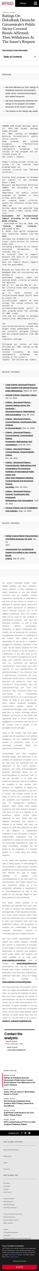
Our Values (6, 1183)
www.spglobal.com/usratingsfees (16, 982)
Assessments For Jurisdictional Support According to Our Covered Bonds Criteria (20, 218)
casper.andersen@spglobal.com (16, 1050)
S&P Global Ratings (13, 1142)
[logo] (7, 3)
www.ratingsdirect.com (27, 963)
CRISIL (5, 1162)
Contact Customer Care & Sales (12, 1214)
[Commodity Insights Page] (22, 1133)
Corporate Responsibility (10, 1232)
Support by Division (9, 1217)
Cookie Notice (14, 1257)
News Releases (8, 1201)
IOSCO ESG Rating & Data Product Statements (17, 1238)
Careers (5, 1229)
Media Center (7, 1156)
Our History (6, 1186)
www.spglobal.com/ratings (13, 960)
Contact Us (6, 1169)
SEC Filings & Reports (10, 1207)
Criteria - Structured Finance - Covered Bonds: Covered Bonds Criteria (19, 452)
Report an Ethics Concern (11, 1220)
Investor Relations (8, 1198)
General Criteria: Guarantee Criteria (20, 395)
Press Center (7, 1192)
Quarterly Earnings (9, 1204)
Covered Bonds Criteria (19, 226)
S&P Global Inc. (11, 1175)
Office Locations (8, 1223)
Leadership (6, 1235)
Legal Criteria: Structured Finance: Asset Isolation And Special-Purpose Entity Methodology (21, 388)
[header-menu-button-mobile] (35, 3)
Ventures (6, 1189)
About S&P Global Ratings (11, 1150)
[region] (19, 1255)
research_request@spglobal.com (16, 1021)
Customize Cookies (19, 1261)
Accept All (19, 1267)
